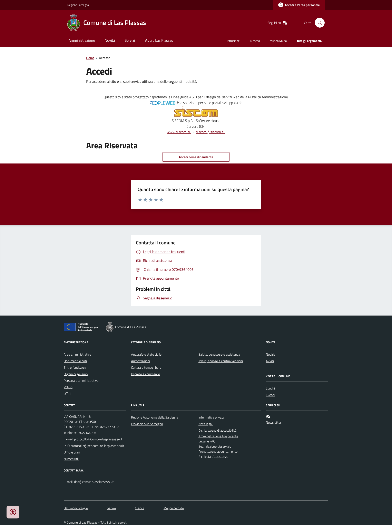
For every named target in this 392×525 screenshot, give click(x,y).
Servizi (130, 40)
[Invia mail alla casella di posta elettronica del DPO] (94, 481)
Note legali (205, 423)
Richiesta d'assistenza (213, 456)
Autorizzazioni (140, 360)
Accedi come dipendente (196, 156)
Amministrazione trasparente (218, 436)
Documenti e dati (75, 360)
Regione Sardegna (78, 5)
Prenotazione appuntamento (217, 451)
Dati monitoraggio (76, 508)
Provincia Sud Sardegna (147, 423)
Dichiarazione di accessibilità (217, 430)
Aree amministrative (77, 354)
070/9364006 (86, 432)
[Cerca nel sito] (318, 23)
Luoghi (270, 388)
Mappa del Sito (174, 508)
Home (90, 57)
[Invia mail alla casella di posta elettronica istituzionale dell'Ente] (98, 439)
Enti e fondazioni (75, 367)
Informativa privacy (211, 417)
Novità (110, 40)
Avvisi (270, 360)
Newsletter (273, 422)
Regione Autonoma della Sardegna (154, 417)
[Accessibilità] (13, 512)
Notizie (270, 354)
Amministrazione (82, 40)
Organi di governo (76, 374)
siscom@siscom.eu (210, 132)
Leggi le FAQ (206, 441)
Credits (139, 508)
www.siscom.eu (179, 132)
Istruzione (233, 40)
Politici (68, 387)
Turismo (254, 40)
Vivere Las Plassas (159, 40)
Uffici (67, 393)
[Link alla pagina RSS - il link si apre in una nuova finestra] (285, 22)
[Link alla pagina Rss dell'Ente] (268, 416)
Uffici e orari (72, 452)
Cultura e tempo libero (146, 367)
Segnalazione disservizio (214, 446)
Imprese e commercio (145, 374)
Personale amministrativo (81, 380)
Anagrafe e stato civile (146, 354)
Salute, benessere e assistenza (219, 354)
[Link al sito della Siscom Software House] (196, 112)
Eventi (270, 394)
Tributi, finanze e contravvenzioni (220, 360)
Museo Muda (278, 40)
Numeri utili (71, 458)
